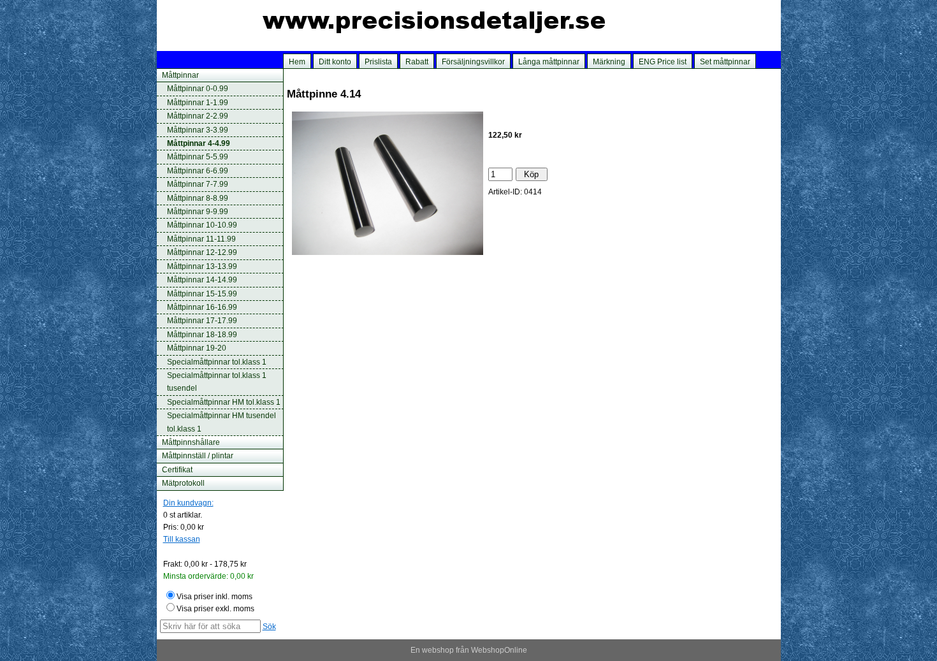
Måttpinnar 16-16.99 (202, 307)
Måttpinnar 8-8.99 (197, 198)
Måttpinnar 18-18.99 (202, 334)
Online (515, 650)
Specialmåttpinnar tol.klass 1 (216, 362)
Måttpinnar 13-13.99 (202, 266)
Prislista (378, 61)
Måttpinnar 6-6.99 (197, 170)
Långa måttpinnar (548, 61)
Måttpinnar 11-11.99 (201, 239)
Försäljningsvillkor (473, 61)
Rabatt (416, 61)
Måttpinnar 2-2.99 (197, 116)
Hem (297, 61)
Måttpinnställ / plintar (197, 455)
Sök (269, 626)
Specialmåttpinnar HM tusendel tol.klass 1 (221, 422)
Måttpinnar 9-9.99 (197, 211)
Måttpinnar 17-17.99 (202, 320)
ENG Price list (662, 61)
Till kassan (181, 539)
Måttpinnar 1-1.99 (197, 102)
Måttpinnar (180, 75)
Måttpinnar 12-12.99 (202, 252)
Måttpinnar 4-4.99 (198, 143)
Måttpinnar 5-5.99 (197, 156)
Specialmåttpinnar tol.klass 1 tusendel (216, 382)
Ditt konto (335, 61)
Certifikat (177, 469)
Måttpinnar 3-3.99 (197, 130)
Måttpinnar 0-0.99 (197, 88)
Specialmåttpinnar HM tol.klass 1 (223, 402)
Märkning (609, 61)
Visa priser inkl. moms (214, 596)
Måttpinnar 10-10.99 (202, 225)
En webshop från (439, 650)
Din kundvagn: (188, 502)
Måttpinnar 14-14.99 (202, 279)
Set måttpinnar (725, 61)
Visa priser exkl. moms (215, 608)
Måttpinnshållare (191, 442)
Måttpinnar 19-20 (196, 348)
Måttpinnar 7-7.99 (197, 184)
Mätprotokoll (183, 483)
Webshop (487, 650)
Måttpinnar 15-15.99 (202, 293)
